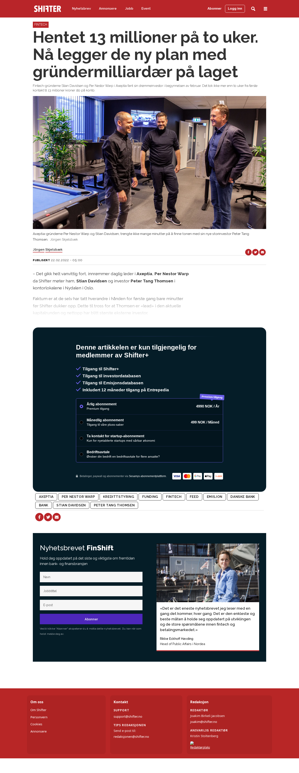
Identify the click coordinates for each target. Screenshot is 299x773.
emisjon (214, 497)
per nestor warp (78, 497)
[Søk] (253, 9)
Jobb (129, 8)
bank (43, 505)
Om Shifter (38, 710)
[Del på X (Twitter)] (255, 252)
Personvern (38, 717)
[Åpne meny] (265, 8)
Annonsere (108, 8)
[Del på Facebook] (248, 252)
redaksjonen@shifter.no (131, 737)
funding (150, 497)
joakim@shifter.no (203, 722)
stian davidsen (71, 505)
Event (146, 8)
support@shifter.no (128, 716)
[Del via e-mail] (262, 252)
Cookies (36, 724)
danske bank (242, 497)
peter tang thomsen (114, 505)
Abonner (215, 8)
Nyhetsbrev (81, 8)
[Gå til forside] (47, 8)
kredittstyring (118, 497)
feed (194, 497)
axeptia (46, 497)
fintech (173, 497)
